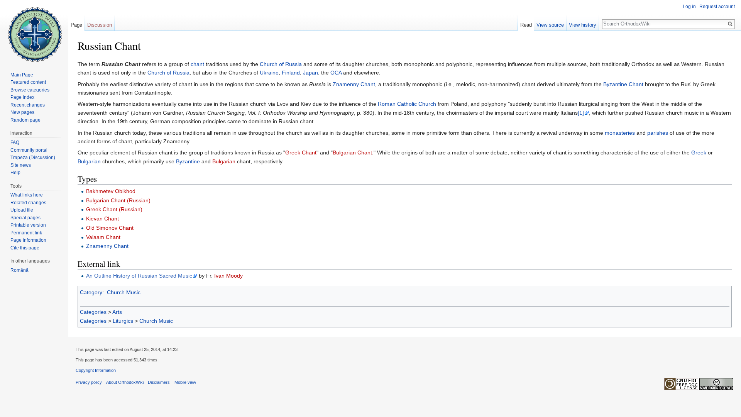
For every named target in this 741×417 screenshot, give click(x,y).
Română (19, 270)
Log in (689, 6)
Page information (28, 240)
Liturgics (123, 321)
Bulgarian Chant (352, 152)
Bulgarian (89, 161)
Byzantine (188, 161)
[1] (581, 113)
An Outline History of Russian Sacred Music (139, 276)
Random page (25, 120)
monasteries (620, 133)
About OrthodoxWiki (125, 382)
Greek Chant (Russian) (114, 209)
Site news (20, 165)
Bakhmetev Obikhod (110, 191)
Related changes (28, 202)
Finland (291, 73)
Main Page (21, 75)
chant (197, 64)
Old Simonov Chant (110, 228)
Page (76, 25)
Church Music (123, 292)
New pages (22, 112)
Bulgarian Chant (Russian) (118, 200)
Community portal (28, 150)
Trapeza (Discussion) (32, 157)
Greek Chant (300, 152)
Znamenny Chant (354, 84)
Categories (93, 312)
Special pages (25, 217)
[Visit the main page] (34, 31)
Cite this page (24, 248)
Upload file (21, 210)
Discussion (99, 25)
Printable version (28, 225)
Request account (717, 6)
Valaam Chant (103, 237)
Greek (698, 152)
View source (550, 25)
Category (91, 292)
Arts (117, 312)
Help (15, 172)
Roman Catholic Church (407, 104)
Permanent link (26, 233)
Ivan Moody (228, 276)
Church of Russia (281, 64)
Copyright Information (96, 370)
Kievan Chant (102, 218)
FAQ (14, 142)
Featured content (28, 82)
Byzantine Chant (623, 84)
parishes (657, 133)
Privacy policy (89, 382)
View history (582, 25)
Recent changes (27, 105)
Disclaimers (159, 382)
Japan (310, 73)
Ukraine (269, 73)
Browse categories (29, 90)
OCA (336, 73)
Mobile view (185, 382)
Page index (22, 97)
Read (526, 25)
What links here (26, 195)
